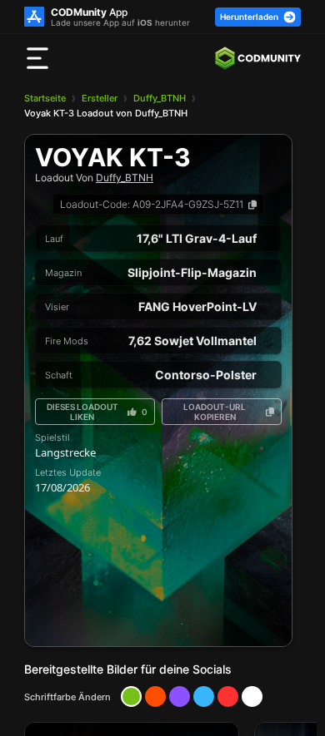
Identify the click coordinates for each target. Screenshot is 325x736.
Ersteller (100, 98)
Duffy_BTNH (159, 98)
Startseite (45, 98)
